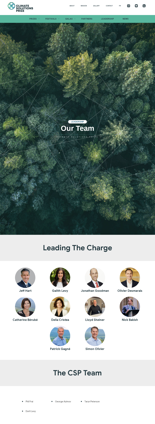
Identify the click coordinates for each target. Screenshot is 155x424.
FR (120, 6)
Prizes (33, 19)
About (72, 6)
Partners (86, 19)
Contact (109, 6)
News (126, 19)
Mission (84, 6)
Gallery (96, 6)
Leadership (107, 19)
